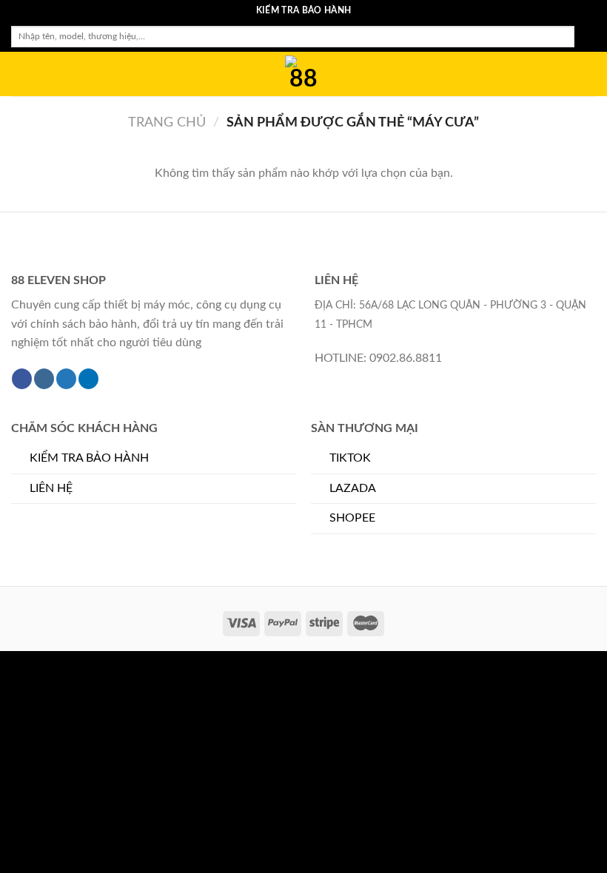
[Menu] (20, 73)
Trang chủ (167, 122)
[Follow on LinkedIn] (88, 378)
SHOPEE (352, 518)
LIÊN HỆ (51, 488)
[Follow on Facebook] (22, 378)
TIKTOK (350, 458)
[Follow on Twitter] (66, 378)
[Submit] (585, 37)
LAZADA (352, 488)
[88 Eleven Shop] (303, 74)
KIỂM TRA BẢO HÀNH (89, 458)
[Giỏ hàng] (588, 74)
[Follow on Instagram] (44, 378)
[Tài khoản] (563, 74)
